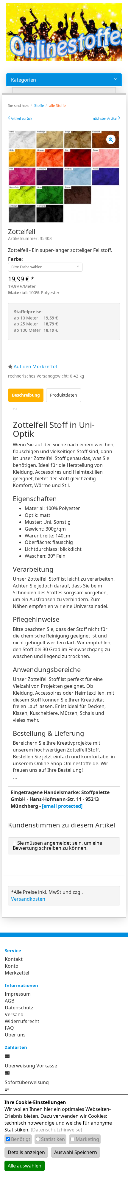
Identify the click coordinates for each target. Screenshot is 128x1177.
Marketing (87, 1139)
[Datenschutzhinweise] (56, 1129)
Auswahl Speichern (75, 1152)
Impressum (18, 994)
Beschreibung (26, 395)
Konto (11, 966)
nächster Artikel (105, 118)
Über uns (15, 1034)
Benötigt (20, 1139)
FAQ (9, 1028)
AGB (9, 1000)
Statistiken (53, 1139)
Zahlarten (16, 1047)
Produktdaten (63, 395)
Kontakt (14, 959)
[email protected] (62, 806)
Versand (14, 1014)
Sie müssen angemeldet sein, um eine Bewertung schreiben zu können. (57, 846)
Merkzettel (17, 972)
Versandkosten (28, 899)
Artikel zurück (21, 118)
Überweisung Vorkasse (31, 1065)
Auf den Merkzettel (35, 366)
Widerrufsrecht (22, 1021)
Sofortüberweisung (27, 1082)
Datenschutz (19, 1007)
